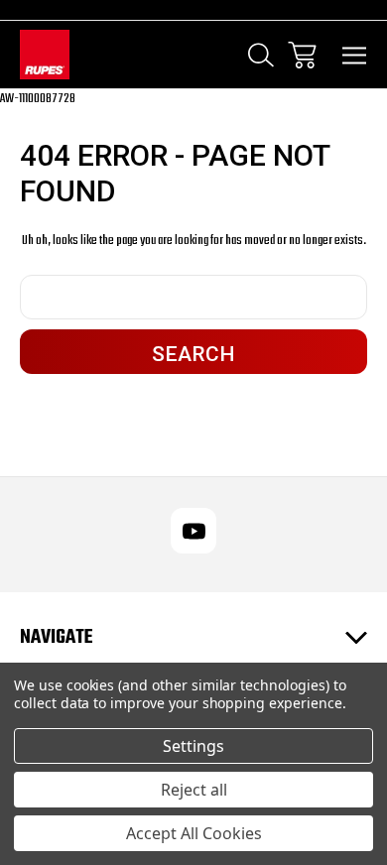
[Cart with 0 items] (302, 55)
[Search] (261, 55)
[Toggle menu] (354, 55)
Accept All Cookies (194, 833)
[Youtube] (193, 531)
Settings (193, 746)
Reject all (194, 790)
